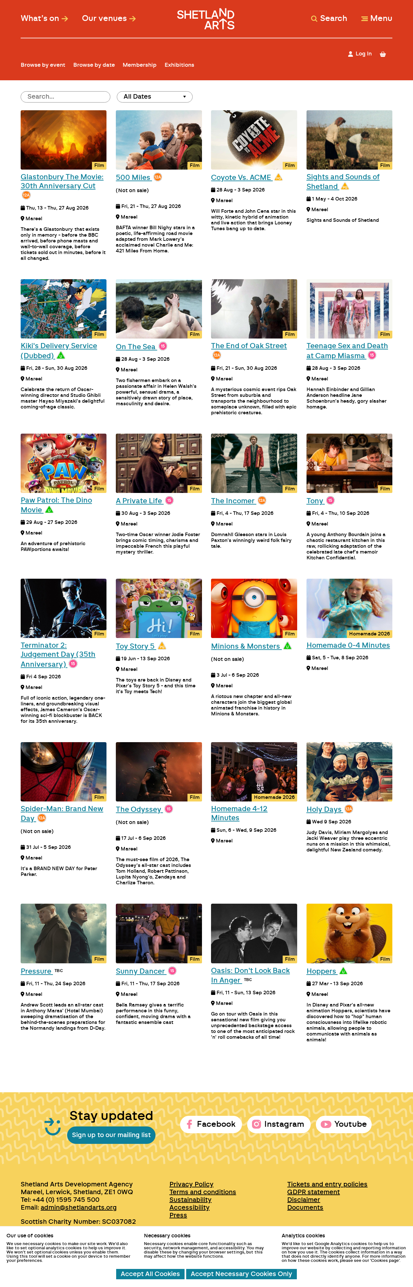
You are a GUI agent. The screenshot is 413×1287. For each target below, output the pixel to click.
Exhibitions (179, 65)
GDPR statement (313, 1192)
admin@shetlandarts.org (79, 1207)
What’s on (40, 19)
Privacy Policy (191, 1184)
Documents (305, 1207)
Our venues (104, 19)
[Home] (207, 15)
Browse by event (43, 65)
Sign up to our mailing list (111, 1135)
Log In (364, 53)
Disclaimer (303, 1200)
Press (178, 1215)
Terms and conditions (202, 1192)
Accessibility (189, 1207)
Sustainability (190, 1200)
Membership (139, 65)
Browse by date (94, 65)
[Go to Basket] (386, 54)
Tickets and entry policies (327, 1184)
